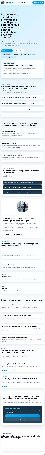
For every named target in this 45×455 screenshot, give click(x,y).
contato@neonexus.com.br (22, 419)
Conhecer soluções (19, 50)
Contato (26, 2)
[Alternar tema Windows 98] (43, 453)
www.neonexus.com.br (8, 448)
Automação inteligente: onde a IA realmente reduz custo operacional (19, 379)
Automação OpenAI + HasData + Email (13, 364)
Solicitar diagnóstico (38, 2)
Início (19, 2)
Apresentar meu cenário (8, 76)
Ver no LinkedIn (7, 234)
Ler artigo (4, 370)
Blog (22, 2)
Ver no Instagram (18, 234)
